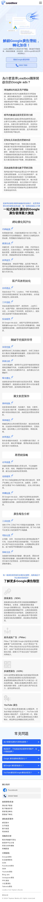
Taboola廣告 (7, 886)
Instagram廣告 (8, 877)
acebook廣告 (8, 866)
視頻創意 (5, 831)
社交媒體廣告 (7, 860)
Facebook (13, 790)
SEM (4, 869)
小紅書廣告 (6, 883)
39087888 (13, 796)
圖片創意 (5, 828)
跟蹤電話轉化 (7, 811)
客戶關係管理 (7, 808)
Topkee (14, 889)
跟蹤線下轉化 (7, 814)
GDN (4, 863)
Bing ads (6, 874)
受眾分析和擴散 (8, 846)
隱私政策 (5, 895)
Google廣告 (7, 857)
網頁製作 (5, 822)
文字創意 (5, 825)
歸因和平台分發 (8, 843)
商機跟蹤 (5, 848)
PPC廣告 (5, 880)
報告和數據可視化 (9, 840)
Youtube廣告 (7, 872)
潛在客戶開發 (7, 805)
